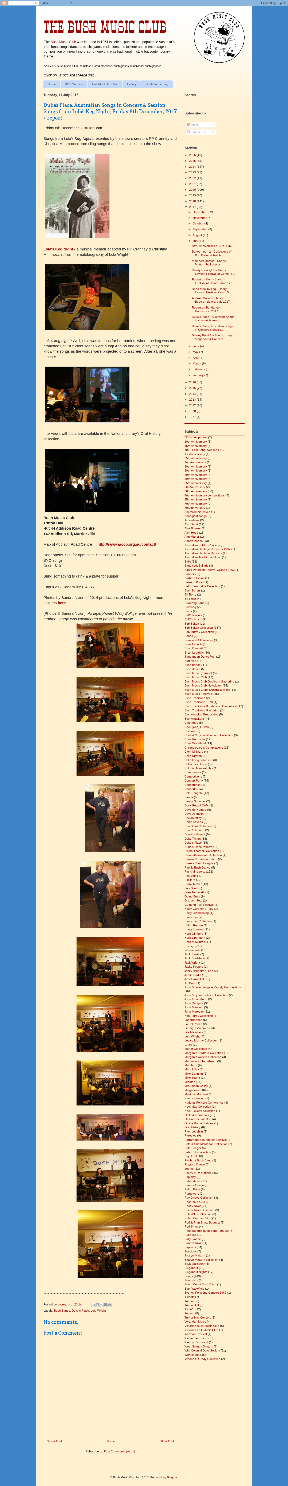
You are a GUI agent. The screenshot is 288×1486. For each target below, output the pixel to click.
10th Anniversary (195, 441)
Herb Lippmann (194, 937)
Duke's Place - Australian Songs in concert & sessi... (213, 318)
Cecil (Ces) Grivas (196, 727)
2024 (193, 166)
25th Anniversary (195, 458)
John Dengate (193, 1003)
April (196, 357)
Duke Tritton (192, 838)
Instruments (192, 950)
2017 (193, 207)
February (199, 369)
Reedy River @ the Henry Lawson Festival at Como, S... (213, 271)
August (198, 235)
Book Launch (193, 644)
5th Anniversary (194, 487)
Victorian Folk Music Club (201, 1330)
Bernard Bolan (194, 582)
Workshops (191, 1354)
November (200, 217)
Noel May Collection (197, 1106)
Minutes (189, 1082)
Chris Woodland (195, 743)
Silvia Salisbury (194, 1263)
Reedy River (192, 1205)
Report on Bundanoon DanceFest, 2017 (206, 309)
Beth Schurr (192, 590)
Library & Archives (196, 1028)
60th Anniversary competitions (204, 495)
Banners (190, 574)
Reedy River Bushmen (199, 1210)
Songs (188, 1276)
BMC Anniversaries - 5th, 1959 (212, 245)
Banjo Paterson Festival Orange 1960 (209, 569)
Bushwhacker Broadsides (201, 714)
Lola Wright (98, 1310)
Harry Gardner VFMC (198, 908)
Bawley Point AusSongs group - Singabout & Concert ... (213, 337)
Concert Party (193, 780)
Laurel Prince (193, 1024)
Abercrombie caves (197, 512)
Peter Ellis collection (197, 1152)
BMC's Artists (193, 619)
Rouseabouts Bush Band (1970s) (206, 1230)
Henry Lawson (194, 929)
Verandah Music (195, 1321)
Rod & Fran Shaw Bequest (202, 1222)
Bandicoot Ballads (196, 565)
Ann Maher (191, 536)
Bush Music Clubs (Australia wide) (207, 689)
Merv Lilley (191, 1069)
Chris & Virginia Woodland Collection (208, 735)
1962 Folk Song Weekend (201, 449)
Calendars (191, 722)
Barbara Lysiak (194, 578)
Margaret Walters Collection (202, 1057)
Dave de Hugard (195, 809)
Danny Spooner (194, 801)
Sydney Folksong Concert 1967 (205, 1292)
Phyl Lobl (190, 1156)
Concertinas (192, 784)
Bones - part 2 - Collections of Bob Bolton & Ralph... (211, 253)
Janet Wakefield (195, 979)
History (131, 84)
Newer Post (54, 1441)
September (200, 229)
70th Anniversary (195, 503)
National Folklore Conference (203, 1102)
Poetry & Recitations (197, 1173)
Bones (188, 636)
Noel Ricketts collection (199, 1110)
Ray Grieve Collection (198, 1197)
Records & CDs (194, 1201)
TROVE (189, 1309)
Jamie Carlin (192, 975)
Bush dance (192, 669)
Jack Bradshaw (194, 958)
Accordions (191, 520)
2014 (193, 394)
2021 (193, 184)
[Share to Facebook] (105, 1305)
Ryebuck (190, 1234)
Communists (192, 772)
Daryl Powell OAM (196, 805)
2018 (193, 201)
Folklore (189, 879)
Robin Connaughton (197, 1218)
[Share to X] (101, 1305)
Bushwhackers (194, 718)
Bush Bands (62, 1310)
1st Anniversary (194, 454)
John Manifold (193, 1007)
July (196, 240)
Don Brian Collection (198, 826)
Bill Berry (190, 594)
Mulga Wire (192, 1090)
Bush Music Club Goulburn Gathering (209, 681)
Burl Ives (190, 660)
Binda (188, 611)
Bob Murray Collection (199, 632)
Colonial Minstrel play (198, 768)
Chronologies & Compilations (203, 747)
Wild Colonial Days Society (202, 1350)
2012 (193, 405)
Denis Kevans (193, 822)
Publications (192, 1181)
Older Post (167, 1441)
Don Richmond (194, 830)
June (196, 346)
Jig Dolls (190, 983)
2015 (193, 388)
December (200, 212)
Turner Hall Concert (197, 1317)
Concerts (190, 789)
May (196, 351)
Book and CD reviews (198, 640)
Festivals (190, 875)
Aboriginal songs (195, 516)
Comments (197, 132)
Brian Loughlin (194, 652)
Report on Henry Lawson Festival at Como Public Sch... (213, 281)
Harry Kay (191, 917)
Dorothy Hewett (194, 834)
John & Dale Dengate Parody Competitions (213, 987)
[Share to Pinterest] (109, 1305)
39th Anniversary (195, 470)
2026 (193, 155)
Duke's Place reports (198, 846)
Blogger (172, 1477)
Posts (194, 124)
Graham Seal (193, 900)
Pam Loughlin (193, 1131)
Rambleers (191, 1193)
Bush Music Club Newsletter (203, 685)
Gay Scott (191, 888)
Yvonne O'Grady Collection (202, 1359)
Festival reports (194, 871)
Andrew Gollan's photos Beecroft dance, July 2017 (211, 299)
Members (190, 1065)
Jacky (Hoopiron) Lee (198, 970)
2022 (193, 178)
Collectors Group (195, 764)
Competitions (193, 776)
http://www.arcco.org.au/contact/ (126, 544)
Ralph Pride (192, 1189)
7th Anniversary (194, 507)
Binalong (190, 607)
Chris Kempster (194, 739)
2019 (193, 195)
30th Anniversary (195, 466)
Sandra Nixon (193, 1243)
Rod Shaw (191, 1226)
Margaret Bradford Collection (203, 1053)
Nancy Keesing (194, 1098)
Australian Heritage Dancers (203, 553)
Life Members (193, 1032)
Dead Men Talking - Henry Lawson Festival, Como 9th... (213, 290)
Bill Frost (190, 598)
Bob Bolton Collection (198, 627)
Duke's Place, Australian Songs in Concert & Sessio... (212, 327)
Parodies (190, 1135)
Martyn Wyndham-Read (200, 1061)
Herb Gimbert (193, 933)
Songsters (191, 1280)
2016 (193, 382)
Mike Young (192, 1077)
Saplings (190, 1247)
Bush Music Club (63, 42)
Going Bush (192, 896)
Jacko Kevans (193, 966)
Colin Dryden (193, 755)
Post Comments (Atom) (119, 1451)
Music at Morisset (196, 1094)
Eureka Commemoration (200, 859)
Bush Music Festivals (198, 693)
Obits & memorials (196, 1115)
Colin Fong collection (198, 760)
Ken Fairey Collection (198, 1015)
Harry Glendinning (196, 913)
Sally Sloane (192, 1239)
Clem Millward (193, 751)
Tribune (189, 1301)
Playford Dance (194, 1164)
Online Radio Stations (198, 1123)
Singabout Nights (195, 1272)
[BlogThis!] (97, 1305)
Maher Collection (195, 1048)
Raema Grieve (194, 1185)
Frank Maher (193, 884)
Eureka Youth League (198, 863)
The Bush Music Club (105, 27)
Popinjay (190, 1177)
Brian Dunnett (193, 648)
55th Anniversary (195, 483)
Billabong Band (194, 603)
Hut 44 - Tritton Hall (105, 84)
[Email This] (93, 1305)
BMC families (193, 615)
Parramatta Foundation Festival (205, 1139)
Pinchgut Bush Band (197, 1160)
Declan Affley (193, 818)
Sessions (190, 1251)
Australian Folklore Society (202, 545)
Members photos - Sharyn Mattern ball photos (209, 262)
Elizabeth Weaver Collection (203, 855)
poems (189, 1168)
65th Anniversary (195, 499)
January (198, 375)
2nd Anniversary (195, 462)
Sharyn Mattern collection (201, 1259)
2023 (193, 172)
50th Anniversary (195, 478)
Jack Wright (192, 962)
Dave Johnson (194, 813)
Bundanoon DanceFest (199, 656)
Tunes (188, 1313)
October (198, 223)
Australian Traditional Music (202, 557)
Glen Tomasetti (194, 892)
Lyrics (188, 1044)
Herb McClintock (195, 942)
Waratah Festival (195, 1334)
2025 (193, 160)
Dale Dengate (193, 793)
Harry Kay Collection (198, 921)
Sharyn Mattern (194, 1255)
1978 (193, 411)
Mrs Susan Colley (196, 1086)
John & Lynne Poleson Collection (206, 995)
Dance (188, 797)
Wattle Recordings (196, 1338)
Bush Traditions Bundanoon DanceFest (210, 706)
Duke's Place (80, 1310)
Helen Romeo (193, 925)
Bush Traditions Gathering (201, 710)
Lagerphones (193, 1019)
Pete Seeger (192, 1148)
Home (52, 84)
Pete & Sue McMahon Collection (205, 1144)
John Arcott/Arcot (195, 999)
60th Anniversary (195, 491)
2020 (193, 189)
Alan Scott (191, 524)
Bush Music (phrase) (198, 673)
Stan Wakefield (194, 1288)
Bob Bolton (191, 623)
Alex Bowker (192, 528)
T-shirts (189, 1296)
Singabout (191, 1268)
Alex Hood (191, 532)
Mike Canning (193, 1073)
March (197, 363)
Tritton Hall (191, 1305)
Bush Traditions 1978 (198, 702)
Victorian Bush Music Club (201, 1325)
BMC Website (74, 84)
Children (190, 731)
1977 (193, 417)
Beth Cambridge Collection (202, 586)
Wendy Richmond (196, 1342)
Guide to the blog (156, 84)
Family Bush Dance (197, 867)
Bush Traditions (194, 698)
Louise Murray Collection (201, 1040)
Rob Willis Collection (197, 1214)
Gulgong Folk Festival (199, 904)
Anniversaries (193, 540)
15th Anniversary (195, 445)
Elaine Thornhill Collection (201, 850)
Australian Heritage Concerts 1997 (207, 549)
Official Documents (197, 1119)
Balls (187, 561)
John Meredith (194, 1011)
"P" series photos (195, 437)
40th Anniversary (195, 474)
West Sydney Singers (198, 1346)
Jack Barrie (191, 954)
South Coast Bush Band (200, 1284)
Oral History (192, 1127)
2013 (193, 399)
